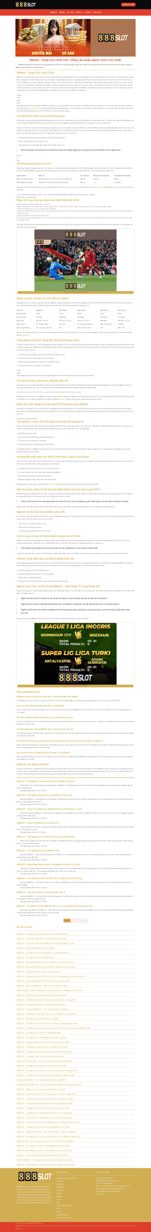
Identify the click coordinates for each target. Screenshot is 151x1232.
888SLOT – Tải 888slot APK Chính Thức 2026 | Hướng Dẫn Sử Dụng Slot (46, 1000)
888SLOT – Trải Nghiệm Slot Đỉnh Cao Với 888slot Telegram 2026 (43, 1146)
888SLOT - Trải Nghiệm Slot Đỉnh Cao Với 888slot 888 (38, 1033)
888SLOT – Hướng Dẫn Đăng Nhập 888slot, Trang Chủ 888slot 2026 (44, 1103)
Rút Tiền (60, 1193)
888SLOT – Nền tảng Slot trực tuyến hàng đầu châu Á (41, 892)
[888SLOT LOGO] (25, 5)
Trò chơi (59, 1181)
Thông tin (60, 1187)
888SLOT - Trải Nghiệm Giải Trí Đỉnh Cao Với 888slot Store (40, 1056)
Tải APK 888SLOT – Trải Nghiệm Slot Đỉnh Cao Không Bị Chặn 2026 (44, 1160)
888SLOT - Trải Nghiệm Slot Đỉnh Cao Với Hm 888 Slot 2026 (41, 1005)
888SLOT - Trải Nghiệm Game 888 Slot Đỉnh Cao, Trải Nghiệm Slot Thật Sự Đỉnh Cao (55, 906)
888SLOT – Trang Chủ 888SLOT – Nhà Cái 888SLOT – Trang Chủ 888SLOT (47, 1132)
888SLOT (98, 187)
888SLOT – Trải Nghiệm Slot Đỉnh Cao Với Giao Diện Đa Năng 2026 (44, 1052)
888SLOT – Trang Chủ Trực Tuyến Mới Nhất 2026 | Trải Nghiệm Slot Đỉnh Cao (48, 1122)
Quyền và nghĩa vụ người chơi (67, 1178)
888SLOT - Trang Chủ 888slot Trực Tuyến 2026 (38, 823)
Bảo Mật (60, 1184)
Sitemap (40, 1223)
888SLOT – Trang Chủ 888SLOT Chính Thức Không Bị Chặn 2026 (43, 981)
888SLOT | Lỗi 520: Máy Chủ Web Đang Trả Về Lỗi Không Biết (42, 995)
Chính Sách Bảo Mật (64, 1205)
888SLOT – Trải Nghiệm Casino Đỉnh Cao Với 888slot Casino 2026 (43, 1127)
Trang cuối (83, 920)
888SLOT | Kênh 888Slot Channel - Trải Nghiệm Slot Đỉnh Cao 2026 (44, 1151)
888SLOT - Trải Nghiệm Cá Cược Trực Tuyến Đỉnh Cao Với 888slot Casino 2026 (49, 1136)
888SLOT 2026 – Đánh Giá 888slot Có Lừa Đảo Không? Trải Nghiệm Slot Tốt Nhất (50, 990)
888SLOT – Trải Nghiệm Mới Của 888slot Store (38, 851)
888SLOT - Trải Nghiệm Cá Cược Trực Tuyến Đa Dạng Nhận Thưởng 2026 (47, 1071)
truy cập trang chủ (34, 108)
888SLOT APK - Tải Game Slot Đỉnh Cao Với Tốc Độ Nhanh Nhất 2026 (45, 1141)
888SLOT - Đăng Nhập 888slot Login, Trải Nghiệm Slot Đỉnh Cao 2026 (48, 865)
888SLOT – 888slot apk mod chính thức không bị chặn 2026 (41, 1089)
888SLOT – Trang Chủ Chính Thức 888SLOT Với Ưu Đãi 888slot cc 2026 (49, 809)
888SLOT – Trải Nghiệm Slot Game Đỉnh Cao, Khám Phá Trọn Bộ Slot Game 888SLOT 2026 (53, 1028)
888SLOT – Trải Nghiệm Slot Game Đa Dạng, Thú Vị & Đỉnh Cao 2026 (45, 1099)
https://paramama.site (111, 1181)
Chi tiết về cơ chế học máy (26, 197)
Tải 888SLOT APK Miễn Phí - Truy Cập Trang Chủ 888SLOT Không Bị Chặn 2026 (49, 1085)
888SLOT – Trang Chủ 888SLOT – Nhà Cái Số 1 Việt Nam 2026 (42, 986)
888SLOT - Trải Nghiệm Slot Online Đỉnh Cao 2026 (37, 1019)
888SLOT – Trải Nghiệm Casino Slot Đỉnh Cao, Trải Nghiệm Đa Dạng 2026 (46, 1014)
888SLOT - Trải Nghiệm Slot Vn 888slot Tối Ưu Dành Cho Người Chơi (44, 1113)
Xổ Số (59, 1208)
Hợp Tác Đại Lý (62, 1215)
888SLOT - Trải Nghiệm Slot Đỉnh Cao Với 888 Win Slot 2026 (44, 795)
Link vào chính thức (64, 1218)
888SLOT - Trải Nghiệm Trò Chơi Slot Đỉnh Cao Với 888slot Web (46, 837)
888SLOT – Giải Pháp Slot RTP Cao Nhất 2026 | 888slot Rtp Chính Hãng (49, 878)
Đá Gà (59, 1211)
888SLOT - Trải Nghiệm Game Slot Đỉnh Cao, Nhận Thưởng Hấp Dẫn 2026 (47, 1023)
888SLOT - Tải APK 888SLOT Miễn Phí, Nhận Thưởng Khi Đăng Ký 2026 (46, 1165)
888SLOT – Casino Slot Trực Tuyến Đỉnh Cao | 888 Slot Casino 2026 (44, 1118)
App (58, 1202)
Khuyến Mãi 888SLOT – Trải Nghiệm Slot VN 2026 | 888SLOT (41, 1080)
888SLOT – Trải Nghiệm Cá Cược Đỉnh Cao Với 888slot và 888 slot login (46, 1075)
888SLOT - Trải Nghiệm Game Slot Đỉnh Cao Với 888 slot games (46, 781)
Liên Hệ (59, 1196)
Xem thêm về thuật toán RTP (27, 419)
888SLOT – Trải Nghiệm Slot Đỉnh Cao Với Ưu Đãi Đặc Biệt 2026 (43, 1108)
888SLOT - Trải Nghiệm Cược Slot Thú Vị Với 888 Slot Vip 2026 (42, 1047)
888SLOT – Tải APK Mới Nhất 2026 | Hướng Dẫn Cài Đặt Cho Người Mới (46, 1094)
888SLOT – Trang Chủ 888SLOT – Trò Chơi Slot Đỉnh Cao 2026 (42, 1009)
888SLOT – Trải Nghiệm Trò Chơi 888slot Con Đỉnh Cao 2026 (41, 1038)
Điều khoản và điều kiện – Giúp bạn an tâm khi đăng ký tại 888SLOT (44, 1061)
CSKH (59, 1199)
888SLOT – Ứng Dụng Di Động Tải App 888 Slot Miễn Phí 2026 (42, 1155)
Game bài (60, 1190)
